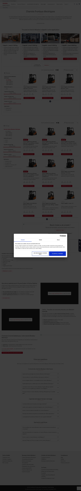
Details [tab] (40, 239)
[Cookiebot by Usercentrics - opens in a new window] (61, 236)
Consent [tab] (22, 239)
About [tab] (58, 239)
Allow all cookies (57, 253)
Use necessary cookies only (40, 254)
